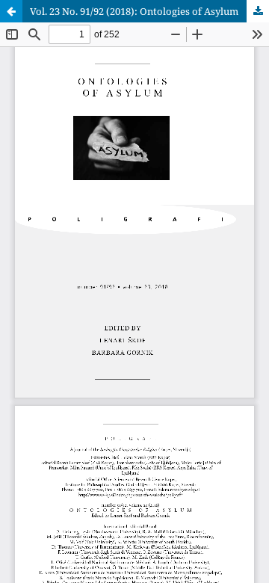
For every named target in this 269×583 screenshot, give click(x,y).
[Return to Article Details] (11, 11)
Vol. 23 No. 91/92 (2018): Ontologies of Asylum (134, 11)
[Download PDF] (258, 11)
